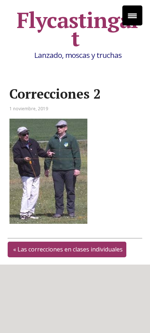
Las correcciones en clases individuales (70, 249)
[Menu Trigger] (132, 15)
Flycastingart (79, 29)
